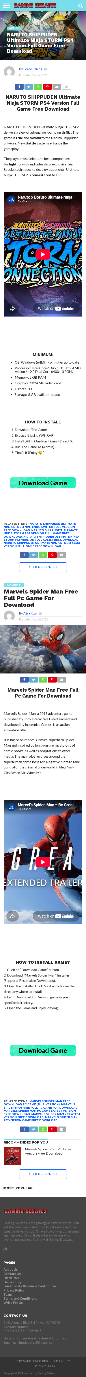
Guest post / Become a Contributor (30, 1286)
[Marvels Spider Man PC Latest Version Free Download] (12, 1156)
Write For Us (13, 1303)
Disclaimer (11, 1278)
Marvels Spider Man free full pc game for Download (41, 1106)
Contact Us (12, 1274)
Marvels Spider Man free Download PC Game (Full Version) (37, 1103)
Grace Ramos (32, 69)
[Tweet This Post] (28, 85)
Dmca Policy (13, 1282)
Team (8, 1294)
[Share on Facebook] (19, 85)
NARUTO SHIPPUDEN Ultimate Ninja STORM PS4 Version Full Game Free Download (41, 533)
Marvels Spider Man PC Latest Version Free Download (42, 1115)
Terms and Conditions (20, 1298)
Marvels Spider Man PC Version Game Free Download (41, 1118)
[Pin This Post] (47, 85)
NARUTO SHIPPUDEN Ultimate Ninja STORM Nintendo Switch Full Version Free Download (40, 527)
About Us (11, 1269)
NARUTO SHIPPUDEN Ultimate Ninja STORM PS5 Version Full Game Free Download (41, 538)
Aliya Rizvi (30, 613)
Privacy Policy (14, 1290)
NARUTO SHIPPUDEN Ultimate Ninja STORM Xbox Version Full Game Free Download (42, 544)
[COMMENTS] (66, 85)
